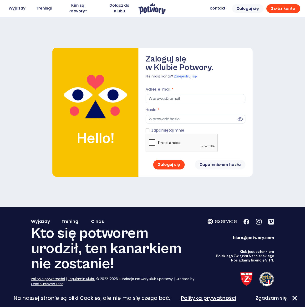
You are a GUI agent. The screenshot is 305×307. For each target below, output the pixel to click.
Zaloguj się (248, 8)
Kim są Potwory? (77, 8)
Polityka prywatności (48, 278)
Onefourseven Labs (47, 283)
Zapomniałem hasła (220, 164)
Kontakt (217, 8)
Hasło (152, 110)
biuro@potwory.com (253, 237)
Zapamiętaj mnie (167, 130)
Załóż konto (283, 8)
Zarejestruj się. (186, 76)
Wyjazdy (17, 8)
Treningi (44, 8)
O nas (97, 221)
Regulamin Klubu (81, 278)
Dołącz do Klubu (119, 8)
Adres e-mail (159, 89)
